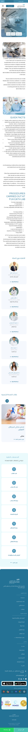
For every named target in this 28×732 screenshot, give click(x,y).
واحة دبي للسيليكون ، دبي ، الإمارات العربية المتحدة (14, 671)
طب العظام (21, 633)
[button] (2, 6)
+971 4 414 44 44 (20, 675)
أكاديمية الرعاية (21, 657)
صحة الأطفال (21, 629)
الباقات (8, 34)
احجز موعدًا (10, 6)
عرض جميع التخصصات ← (19, 637)
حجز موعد (22, 597)
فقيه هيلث (20, 1)
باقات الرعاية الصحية (20, 601)
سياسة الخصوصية (20, 661)
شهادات (22, 609)
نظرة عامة (19, 34)
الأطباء (13, 34)
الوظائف (22, 654)
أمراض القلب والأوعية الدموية (18, 618)
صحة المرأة (22, 625)
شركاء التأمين (21, 605)
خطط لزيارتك (21, 650)
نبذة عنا (22, 646)
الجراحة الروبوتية (21, 622)
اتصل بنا (22, 665)
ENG (2, 1)
